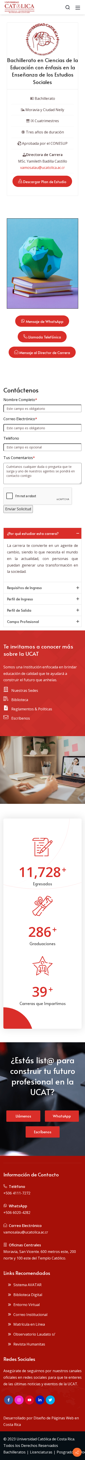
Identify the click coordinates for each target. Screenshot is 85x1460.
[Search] (67, 7)
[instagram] (19, 1399)
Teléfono (11, 438)
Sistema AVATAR (26, 1284)
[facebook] (8, 1399)
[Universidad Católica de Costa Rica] (19, 6)
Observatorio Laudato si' (34, 1334)
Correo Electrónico (20, 418)
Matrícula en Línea (28, 1324)
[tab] (42, 533)
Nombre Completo (20, 399)
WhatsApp (62, 1115)
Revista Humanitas (28, 1344)
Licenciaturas (41, 1452)
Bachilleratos (14, 1452)
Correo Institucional (29, 1314)
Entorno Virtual (26, 1304)
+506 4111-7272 (16, 1193)
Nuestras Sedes (24, 690)
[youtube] (29, 1399)
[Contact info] (77, 1452)
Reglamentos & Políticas (31, 709)
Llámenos (23, 1115)
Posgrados (66, 1452)
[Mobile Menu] (78, 7)
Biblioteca (19, 699)
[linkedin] (39, 1399)
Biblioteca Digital (27, 1294)
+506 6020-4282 (16, 1212)
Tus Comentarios (19, 457)
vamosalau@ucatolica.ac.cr (42, 167)
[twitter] (50, 1399)
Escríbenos (20, 718)
